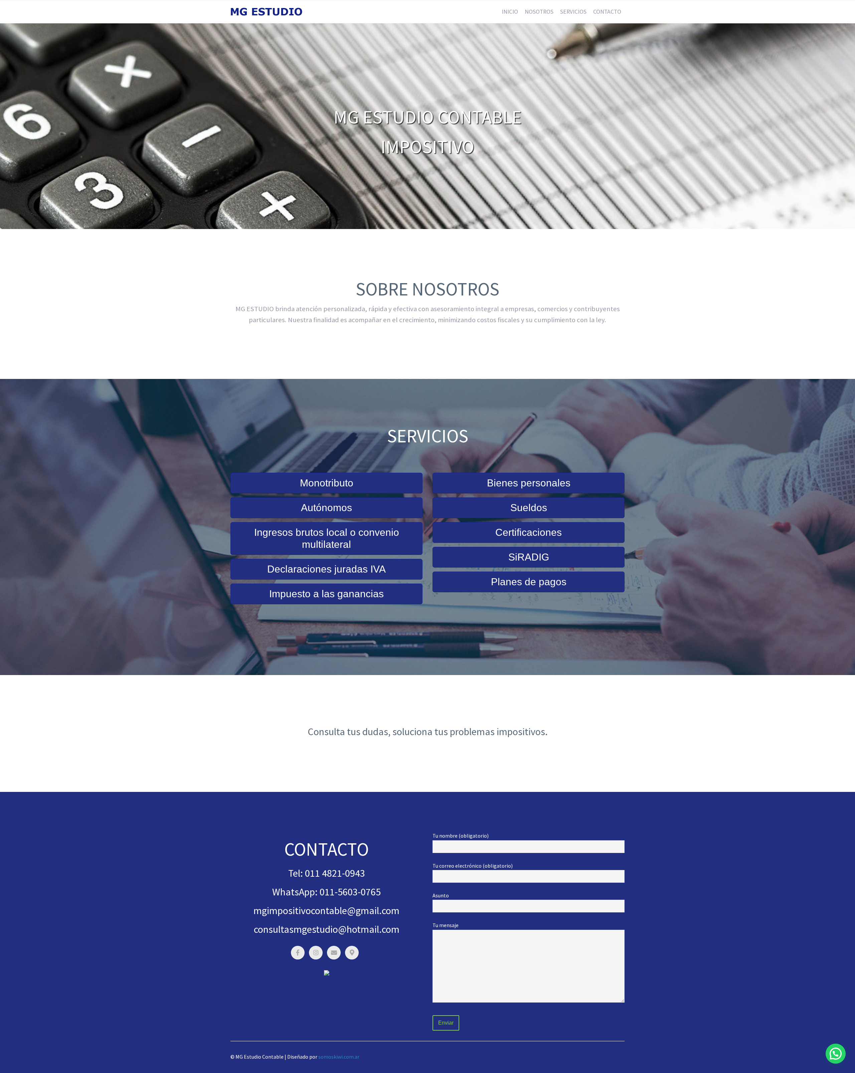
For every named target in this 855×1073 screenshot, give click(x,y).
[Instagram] (316, 952)
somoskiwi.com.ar (338, 1056)
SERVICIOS (573, 11)
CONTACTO (607, 11)
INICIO (510, 11)
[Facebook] (298, 952)
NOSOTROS (539, 11)
